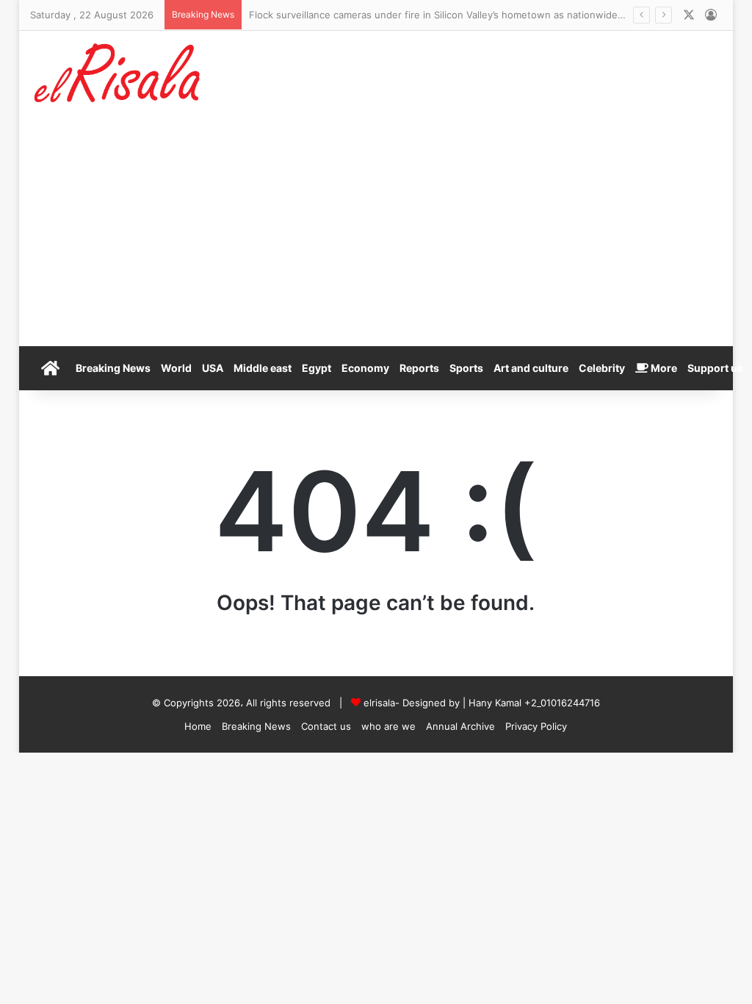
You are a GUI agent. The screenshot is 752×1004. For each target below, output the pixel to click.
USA (212, 368)
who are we (388, 726)
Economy (365, 368)
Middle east (263, 368)
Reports (419, 368)
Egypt (316, 368)
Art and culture (531, 368)
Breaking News (113, 368)
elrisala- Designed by (413, 703)
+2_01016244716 (562, 703)
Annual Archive (460, 726)
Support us (715, 368)
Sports (466, 368)
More (662, 368)
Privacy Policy (536, 726)
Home (198, 726)
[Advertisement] (376, 236)
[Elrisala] (118, 78)
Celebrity (602, 368)
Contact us (326, 726)
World (176, 368)
